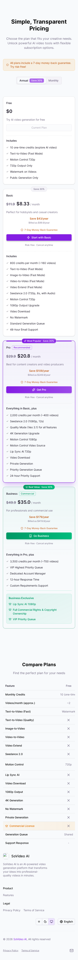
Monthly (53, 80)
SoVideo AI (20, 939)
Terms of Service (30, 950)
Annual (31, 80)
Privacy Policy (10, 950)
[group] (45, 921)
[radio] (39, 921)
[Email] (71, 950)
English (68, 921)
